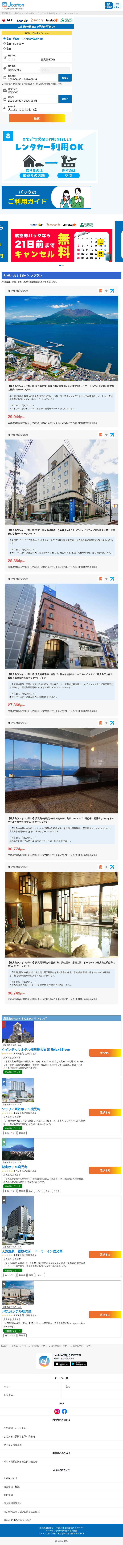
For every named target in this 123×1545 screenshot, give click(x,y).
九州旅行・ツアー (39, 1345)
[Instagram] (58, 1411)
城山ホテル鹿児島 (14, 1167)
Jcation (4, 1345)
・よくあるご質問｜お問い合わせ (18, 1436)
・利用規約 (7, 1494)
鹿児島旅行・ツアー (60, 1345)
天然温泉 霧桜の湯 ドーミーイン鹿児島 (32, 1251)
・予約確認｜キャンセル (14, 1428)
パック (7, 1386)
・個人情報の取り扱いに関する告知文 (21, 1511)
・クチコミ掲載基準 (12, 1444)
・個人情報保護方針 (12, 1503)
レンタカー (9, 1394)
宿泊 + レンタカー (15, 43)
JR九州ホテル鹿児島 (16, 1311)
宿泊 (8, 48)
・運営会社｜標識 (11, 1486)
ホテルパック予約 (19, 1345)
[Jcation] (13, 6)
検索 (37, 118)
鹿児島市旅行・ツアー (82, 1345)
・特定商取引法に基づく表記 (16, 1520)
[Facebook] (65, 1411)
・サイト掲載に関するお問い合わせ (19, 1461)
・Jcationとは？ (10, 1478)
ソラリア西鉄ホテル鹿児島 (21, 1109)
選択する (105, 1053)
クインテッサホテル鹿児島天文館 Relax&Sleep (36, 1049)
